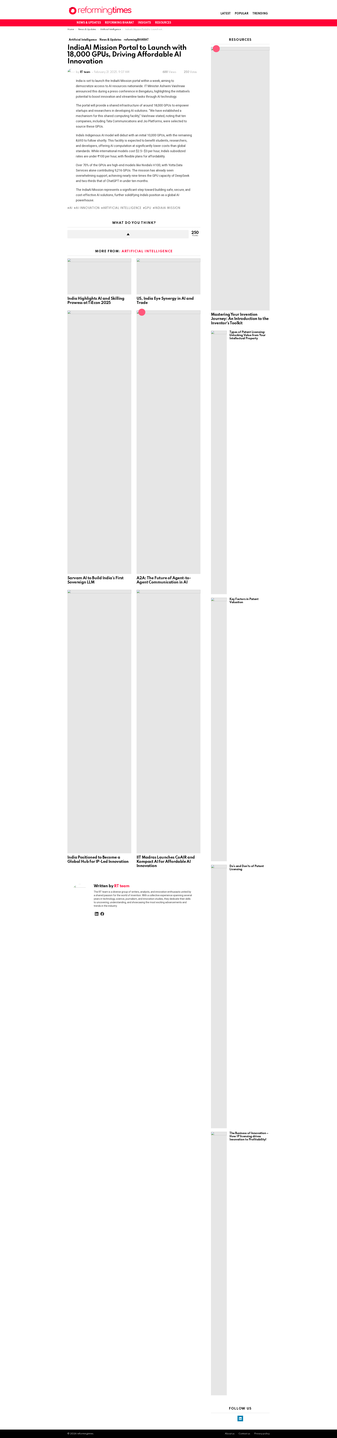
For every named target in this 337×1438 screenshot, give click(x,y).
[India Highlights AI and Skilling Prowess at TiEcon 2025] (99, 276)
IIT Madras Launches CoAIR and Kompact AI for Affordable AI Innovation (166, 862)
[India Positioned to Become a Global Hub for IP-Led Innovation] (99, 721)
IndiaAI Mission (167, 208)
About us (229, 1434)
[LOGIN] (267, 22)
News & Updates (89, 22)
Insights (144, 22)
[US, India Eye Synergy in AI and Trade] (168, 276)
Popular (241, 13)
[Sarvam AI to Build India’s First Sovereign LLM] (99, 442)
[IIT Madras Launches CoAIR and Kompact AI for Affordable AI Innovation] (168, 721)
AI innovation (88, 208)
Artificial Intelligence (122, 208)
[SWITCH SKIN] (255, 22)
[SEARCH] (261, 22)
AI (70, 208)
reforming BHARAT (119, 22)
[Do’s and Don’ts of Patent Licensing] (219, 996)
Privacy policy (262, 1434)
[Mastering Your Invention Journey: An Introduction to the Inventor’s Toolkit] (240, 178)
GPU (148, 208)
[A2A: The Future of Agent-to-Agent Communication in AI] (168, 442)
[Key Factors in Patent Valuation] (219, 729)
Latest (225, 13)
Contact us (244, 1434)
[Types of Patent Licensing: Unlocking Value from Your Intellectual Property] (219, 462)
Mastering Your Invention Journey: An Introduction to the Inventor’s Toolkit (240, 319)
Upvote (128, 234)
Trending (260, 13)
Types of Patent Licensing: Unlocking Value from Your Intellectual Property (247, 335)
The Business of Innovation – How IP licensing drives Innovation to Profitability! (248, 1136)
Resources (163, 22)
